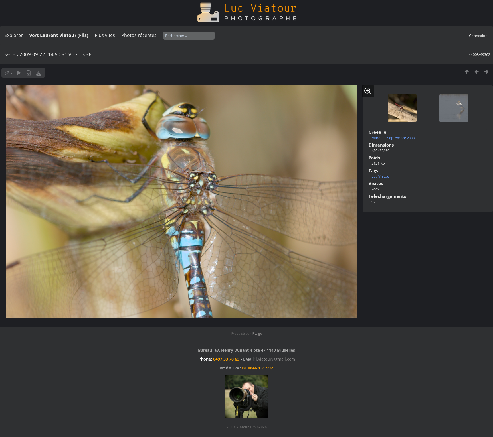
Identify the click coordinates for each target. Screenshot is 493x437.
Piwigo (257, 333)
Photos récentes (139, 35)
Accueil (10, 54)
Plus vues (105, 35)
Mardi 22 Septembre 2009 (393, 137)
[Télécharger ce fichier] (39, 73)
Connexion (478, 35)
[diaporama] (19, 73)
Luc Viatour (381, 176)
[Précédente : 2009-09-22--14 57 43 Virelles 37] (477, 71)
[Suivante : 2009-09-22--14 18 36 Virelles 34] (487, 71)
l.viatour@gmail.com (275, 359)
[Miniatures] (467, 71)
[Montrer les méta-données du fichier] (29, 73)
